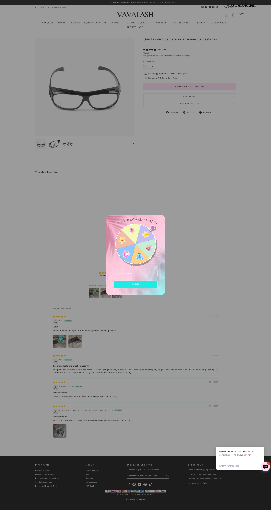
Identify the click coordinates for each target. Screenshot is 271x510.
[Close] (161, 218)
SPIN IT (135, 284)
